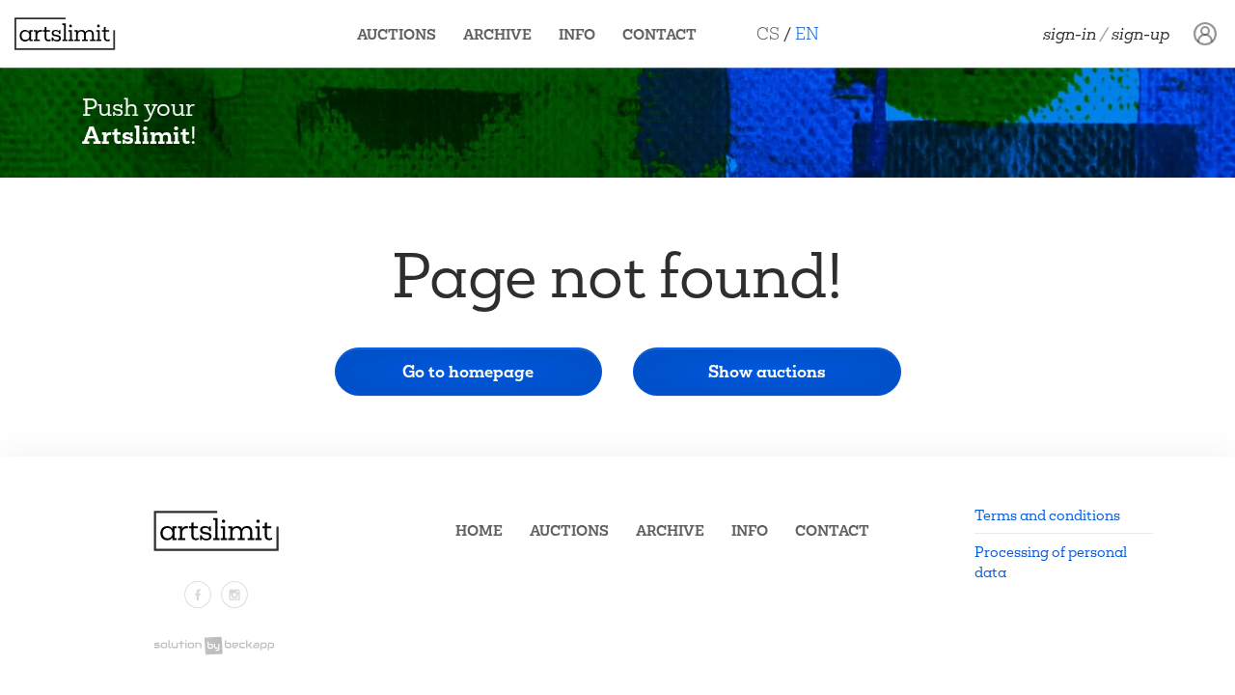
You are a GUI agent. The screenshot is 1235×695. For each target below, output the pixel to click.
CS (768, 33)
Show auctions (767, 371)
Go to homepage (468, 371)
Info (577, 34)
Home (479, 530)
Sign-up (1141, 34)
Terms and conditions (1047, 515)
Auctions (396, 34)
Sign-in (1069, 34)
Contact (659, 34)
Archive (497, 34)
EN (807, 33)
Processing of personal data (1050, 561)
